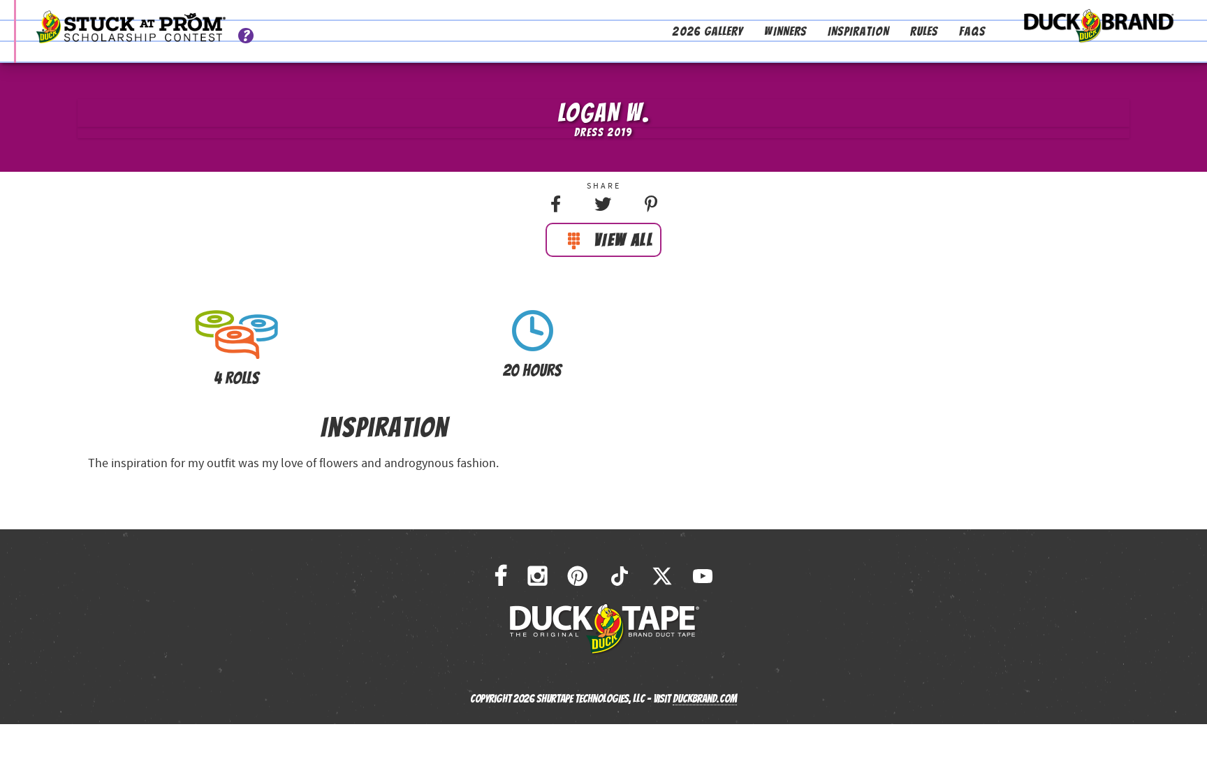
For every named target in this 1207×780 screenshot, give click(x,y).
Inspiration (858, 31)
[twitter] (662, 576)
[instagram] (537, 576)
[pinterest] (577, 576)
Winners (785, 31)
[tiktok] (619, 576)
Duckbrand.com (705, 699)
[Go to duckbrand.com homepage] (1098, 22)
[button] (555, 205)
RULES (924, 31)
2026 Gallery (707, 31)
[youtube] (702, 576)
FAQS (972, 31)
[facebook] (501, 576)
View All (623, 240)
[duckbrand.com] (604, 629)
